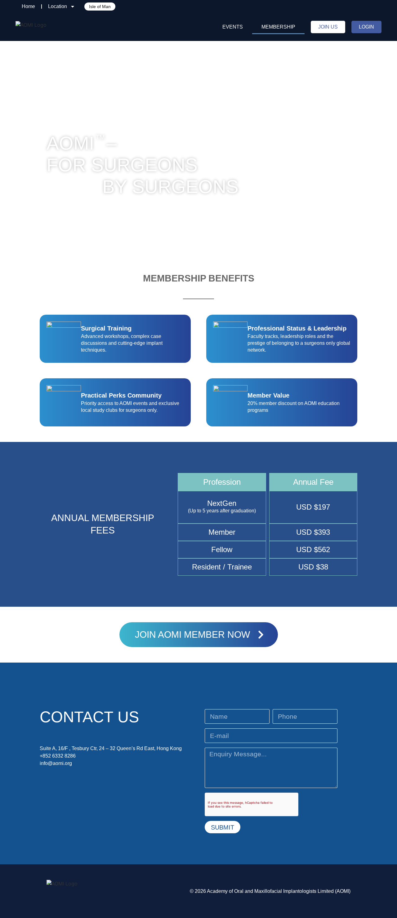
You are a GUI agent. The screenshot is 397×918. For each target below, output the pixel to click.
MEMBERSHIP (278, 26)
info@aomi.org (56, 763)
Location (57, 6)
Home (28, 6)
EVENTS (232, 26)
